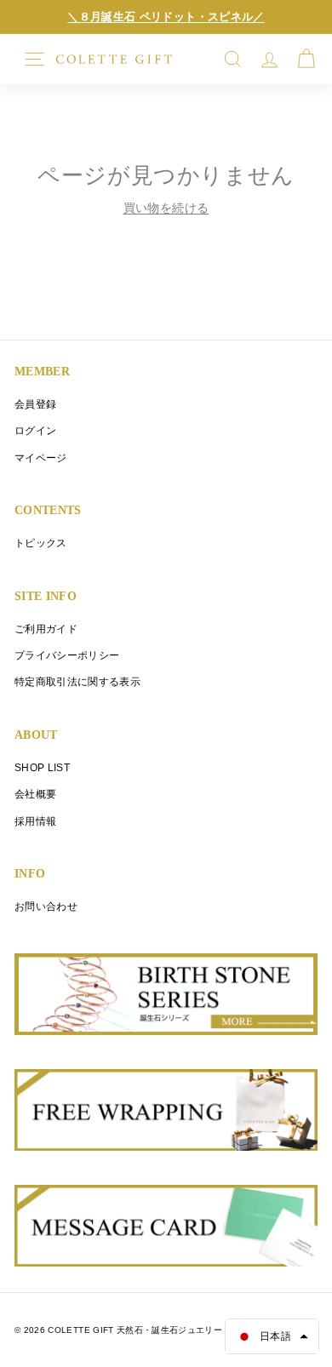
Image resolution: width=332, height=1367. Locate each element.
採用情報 (35, 820)
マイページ (40, 457)
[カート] (306, 59)
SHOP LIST (42, 767)
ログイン (35, 430)
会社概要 (35, 793)
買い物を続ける (166, 207)
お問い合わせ (45, 906)
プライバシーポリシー (67, 655)
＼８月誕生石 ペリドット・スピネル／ (165, 16)
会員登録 (35, 403)
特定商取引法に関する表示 (77, 681)
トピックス (40, 542)
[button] (272, 1336)
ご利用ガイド (45, 628)
